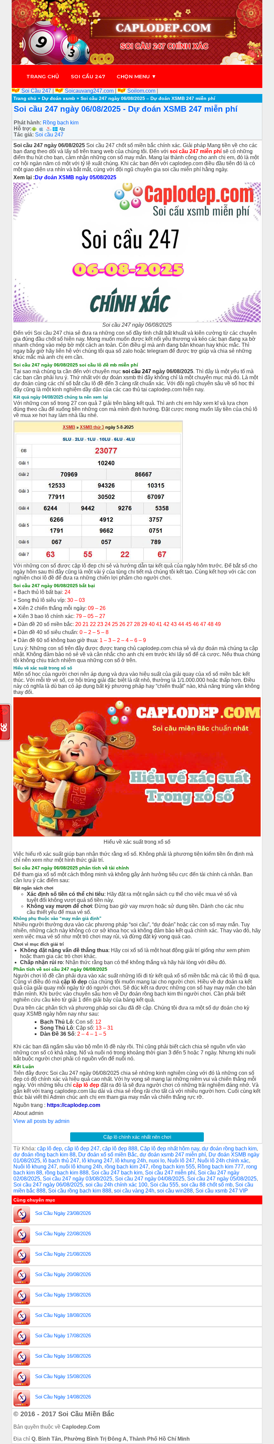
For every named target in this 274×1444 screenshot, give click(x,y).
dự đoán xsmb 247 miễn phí (173, 1154)
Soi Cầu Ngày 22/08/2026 (63, 1233)
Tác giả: (24, 134)
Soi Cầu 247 (36, 91)
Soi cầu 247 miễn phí (170, 1172)
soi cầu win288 (175, 1191)
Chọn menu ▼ (137, 76)
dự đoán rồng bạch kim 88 (44, 1154)
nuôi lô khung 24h (80, 1166)
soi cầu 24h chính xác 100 (116, 1185)
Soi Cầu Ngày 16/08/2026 (63, 1356)
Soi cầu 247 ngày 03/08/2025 (77, 1178)
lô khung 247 (97, 1160)
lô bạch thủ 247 (61, 1160)
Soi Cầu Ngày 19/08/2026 (63, 1295)
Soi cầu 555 (164, 1185)
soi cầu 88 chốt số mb (207, 1185)
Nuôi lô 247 (181, 1160)
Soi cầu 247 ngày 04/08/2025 (149, 1178)
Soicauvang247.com (89, 91)
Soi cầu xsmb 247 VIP (221, 1191)
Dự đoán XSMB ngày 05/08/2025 (75, 177)
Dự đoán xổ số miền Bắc (107, 1154)
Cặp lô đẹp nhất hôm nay (169, 1148)
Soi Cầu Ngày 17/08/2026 (63, 1335)
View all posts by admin (41, 1121)
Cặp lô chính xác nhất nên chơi (137, 1137)
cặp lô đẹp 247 (82, 1148)
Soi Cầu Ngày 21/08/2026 (63, 1254)
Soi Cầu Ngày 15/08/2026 (63, 1376)
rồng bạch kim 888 (67, 1172)
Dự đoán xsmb (58, 98)
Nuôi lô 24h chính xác (223, 1160)
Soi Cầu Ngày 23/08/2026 (63, 1213)
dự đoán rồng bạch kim (229, 1148)
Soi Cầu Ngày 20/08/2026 (63, 1274)
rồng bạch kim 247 (126, 1166)
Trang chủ (42, 76)
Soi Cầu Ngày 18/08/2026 (63, 1315)
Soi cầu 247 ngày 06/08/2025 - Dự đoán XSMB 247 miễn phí (126, 108)
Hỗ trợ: (22, 128)
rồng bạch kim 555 (173, 1166)
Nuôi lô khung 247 (35, 1166)
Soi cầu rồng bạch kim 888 (79, 1191)
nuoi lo (157, 1160)
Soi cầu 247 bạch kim (116, 1172)
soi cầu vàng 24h (134, 1191)
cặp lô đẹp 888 (119, 1148)
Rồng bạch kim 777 (220, 1166)
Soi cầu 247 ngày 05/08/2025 (222, 1178)
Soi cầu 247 (88, 76)
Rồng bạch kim (61, 122)
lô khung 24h (130, 1160)
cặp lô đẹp (49, 1148)
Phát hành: (27, 122)
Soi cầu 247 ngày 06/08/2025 (48, 1185)
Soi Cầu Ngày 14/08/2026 (63, 1397)
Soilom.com (141, 91)
